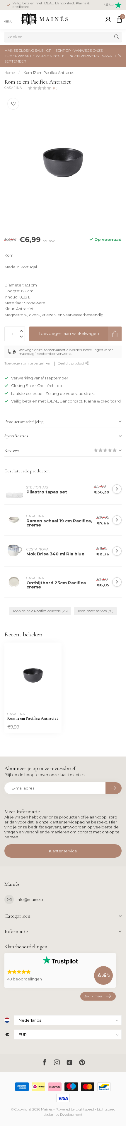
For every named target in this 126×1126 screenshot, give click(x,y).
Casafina (13, 88)
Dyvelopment (71, 1115)
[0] (119, 19)
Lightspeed (85, 1109)
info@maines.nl (31, 899)
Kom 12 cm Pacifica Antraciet (48, 72)
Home (9, 72)
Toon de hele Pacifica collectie (40, 611)
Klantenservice (63, 851)
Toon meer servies (95, 611)
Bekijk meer (93, 996)
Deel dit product (71, 363)
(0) (55, 88)
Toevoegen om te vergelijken (28, 363)
